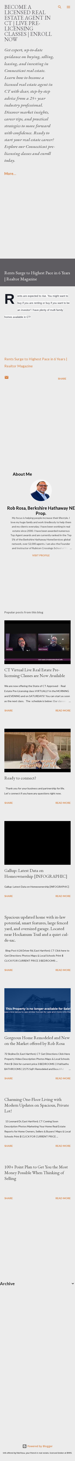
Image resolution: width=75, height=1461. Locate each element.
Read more (63, 710)
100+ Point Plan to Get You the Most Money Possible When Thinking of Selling (36, 1172)
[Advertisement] (37, 221)
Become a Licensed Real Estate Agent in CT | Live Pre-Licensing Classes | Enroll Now (28, 23)
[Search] (60, 6)
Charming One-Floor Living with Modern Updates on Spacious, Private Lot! (36, 1105)
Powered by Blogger (40, 1446)
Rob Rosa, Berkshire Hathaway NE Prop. (41, 510)
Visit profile (41, 555)
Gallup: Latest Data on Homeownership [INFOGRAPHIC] (35, 873)
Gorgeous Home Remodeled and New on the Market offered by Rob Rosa (37, 1040)
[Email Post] (6, 378)
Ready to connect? (20, 778)
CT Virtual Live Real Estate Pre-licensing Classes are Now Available (34, 672)
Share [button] (62, 378)
